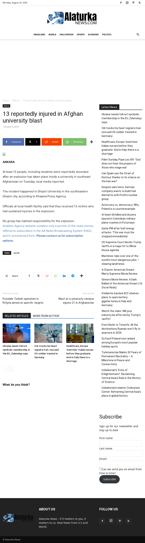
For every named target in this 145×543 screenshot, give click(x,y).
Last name (105, 448)
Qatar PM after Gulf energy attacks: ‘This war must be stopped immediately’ (118, 232)
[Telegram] (72, 276)
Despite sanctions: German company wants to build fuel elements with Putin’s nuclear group (119, 193)
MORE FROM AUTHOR (46, 315)
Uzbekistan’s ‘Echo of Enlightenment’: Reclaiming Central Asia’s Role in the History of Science (121, 376)
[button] (137, 34)
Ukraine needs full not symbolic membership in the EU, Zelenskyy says (16, 350)
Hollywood (66, 34)
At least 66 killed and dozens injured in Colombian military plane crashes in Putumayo (119, 218)
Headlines (39, 34)
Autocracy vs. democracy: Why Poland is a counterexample (120, 206)
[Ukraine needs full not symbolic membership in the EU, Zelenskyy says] (16, 333)
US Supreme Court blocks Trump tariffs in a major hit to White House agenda (121, 246)
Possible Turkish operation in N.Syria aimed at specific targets (23, 300)
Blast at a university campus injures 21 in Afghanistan (76, 300)
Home (6, 100)
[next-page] (11, 368)
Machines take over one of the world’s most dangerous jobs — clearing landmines (120, 259)
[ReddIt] (46, 276)
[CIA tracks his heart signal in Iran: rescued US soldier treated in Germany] (48, 333)
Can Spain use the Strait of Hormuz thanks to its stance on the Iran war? (121, 177)
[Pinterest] (133, 2)
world (16, 252)
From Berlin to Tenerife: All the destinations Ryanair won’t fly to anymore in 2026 (121, 328)
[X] (139, 2)
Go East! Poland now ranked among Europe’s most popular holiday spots (120, 342)
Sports (81, 34)
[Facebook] (121, 2)
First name (106, 438)
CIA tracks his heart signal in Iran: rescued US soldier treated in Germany (121, 132)
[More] (92, 142)
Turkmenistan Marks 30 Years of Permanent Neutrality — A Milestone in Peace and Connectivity (121, 358)
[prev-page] (5, 368)
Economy (93, 34)
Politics (106, 34)
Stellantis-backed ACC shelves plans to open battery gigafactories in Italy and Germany (120, 299)
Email (102, 459)
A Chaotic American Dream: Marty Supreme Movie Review (119, 271)
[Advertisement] (72, 70)
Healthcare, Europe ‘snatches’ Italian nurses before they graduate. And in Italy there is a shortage (79, 354)
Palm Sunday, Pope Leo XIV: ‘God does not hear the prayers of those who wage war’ (121, 163)
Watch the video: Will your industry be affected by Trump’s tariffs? (121, 315)
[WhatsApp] (55, 276)
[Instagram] (127, 2)
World (52, 34)
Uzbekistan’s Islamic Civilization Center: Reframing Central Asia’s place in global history (121, 391)
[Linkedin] (64, 276)
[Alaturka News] (72, 17)
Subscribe (109, 479)
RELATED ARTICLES (17, 315)
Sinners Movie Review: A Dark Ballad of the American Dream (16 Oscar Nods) (122, 283)
